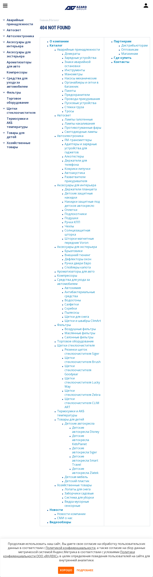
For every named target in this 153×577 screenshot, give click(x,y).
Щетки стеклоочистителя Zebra (82, 393)
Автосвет (14, 30)
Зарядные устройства (80, 58)
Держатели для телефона (76, 162)
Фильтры (14, 92)
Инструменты (75, 70)
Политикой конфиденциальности (70, 548)
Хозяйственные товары (18, 145)
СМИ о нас (64, 518)
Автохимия (73, 288)
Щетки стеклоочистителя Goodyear (78, 370)
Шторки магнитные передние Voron (79, 240)
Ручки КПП (72, 222)
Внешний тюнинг (77, 255)
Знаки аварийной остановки (77, 64)
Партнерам (122, 41)
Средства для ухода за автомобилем (17, 82)
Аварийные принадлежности (20, 22)
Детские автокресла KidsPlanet (80, 440)
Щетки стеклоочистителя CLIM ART (82, 403)
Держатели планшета (81, 189)
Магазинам (129, 54)
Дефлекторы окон (78, 259)
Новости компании (71, 514)
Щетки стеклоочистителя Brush (83, 360)
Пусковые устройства (80, 103)
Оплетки (71, 210)
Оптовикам (129, 49)
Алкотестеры (74, 156)
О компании (59, 41)
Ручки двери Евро (78, 263)
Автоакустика (75, 173)
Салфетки (72, 304)
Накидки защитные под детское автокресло (82, 203)
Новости (56, 510)
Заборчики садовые (79, 493)
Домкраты (72, 54)
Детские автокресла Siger (84, 450)
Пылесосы (72, 312)
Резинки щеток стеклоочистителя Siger (82, 351)
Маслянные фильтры (80, 333)
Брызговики (73, 251)
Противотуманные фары (83, 128)
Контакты (121, 62)
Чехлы (69, 226)
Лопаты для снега (77, 489)
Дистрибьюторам (134, 45)
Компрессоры (17, 72)
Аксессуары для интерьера (19, 44)
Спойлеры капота (78, 267)
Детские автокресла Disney (85, 430)
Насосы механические (81, 78)
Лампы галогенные (79, 119)
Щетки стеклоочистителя (20, 110)
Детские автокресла (79, 423)
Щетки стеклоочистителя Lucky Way (82, 382)
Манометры (73, 74)
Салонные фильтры (79, 337)
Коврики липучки (77, 169)
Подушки (71, 218)
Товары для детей (15, 135)
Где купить (123, 58)
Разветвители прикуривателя (76, 179)
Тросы (69, 111)
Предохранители (77, 95)
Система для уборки (79, 497)
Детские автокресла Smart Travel (85, 460)
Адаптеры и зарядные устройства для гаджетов (81, 148)
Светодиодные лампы (81, 132)
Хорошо (66, 570)
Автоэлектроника (20, 36)
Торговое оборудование (18, 100)
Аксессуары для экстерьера (19, 54)
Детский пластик (77, 481)
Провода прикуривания (82, 99)
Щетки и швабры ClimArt (83, 321)
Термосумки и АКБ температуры (17, 123)
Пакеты (70, 91)
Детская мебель (76, 477)
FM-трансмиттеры (78, 140)
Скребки (71, 308)
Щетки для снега (77, 317)
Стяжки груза (74, 107)
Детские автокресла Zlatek (85, 471)
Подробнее (85, 570)
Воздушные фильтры (80, 329)
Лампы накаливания (80, 123)
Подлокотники (76, 214)
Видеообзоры (60, 522)
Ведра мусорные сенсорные (77, 503)
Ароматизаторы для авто (19, 64)
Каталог (56, 45)
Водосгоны (73, 300)
